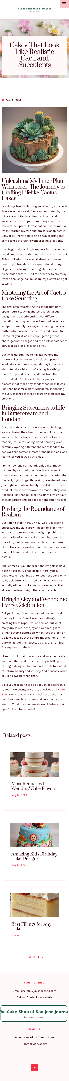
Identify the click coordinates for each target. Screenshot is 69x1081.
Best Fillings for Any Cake (31, 927)
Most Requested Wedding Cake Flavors (33, 786)
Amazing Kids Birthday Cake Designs (34, 856)
